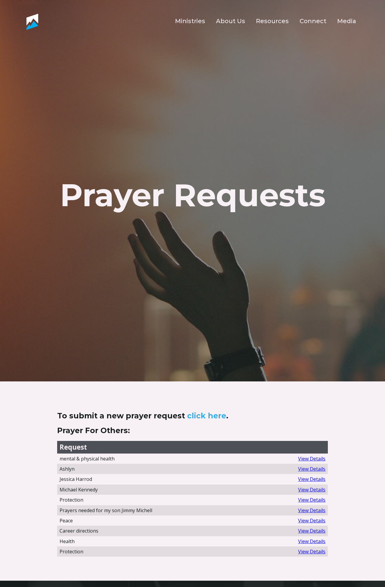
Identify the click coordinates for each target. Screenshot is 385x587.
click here (206, 415)
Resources (272, 21)
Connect (313, 21)
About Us (230, 21)
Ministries (190, 21)
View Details (311, 458)
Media (346, 21)
